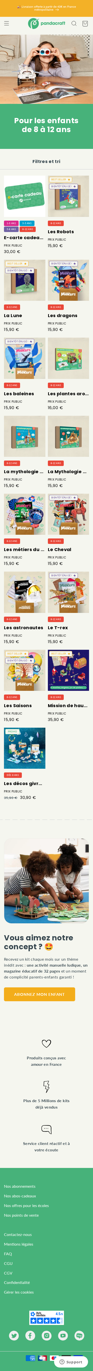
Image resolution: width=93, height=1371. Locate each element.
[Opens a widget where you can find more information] (71, 1362)
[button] (6, 23)
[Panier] (84, 23)
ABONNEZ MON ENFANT (39, 994)
